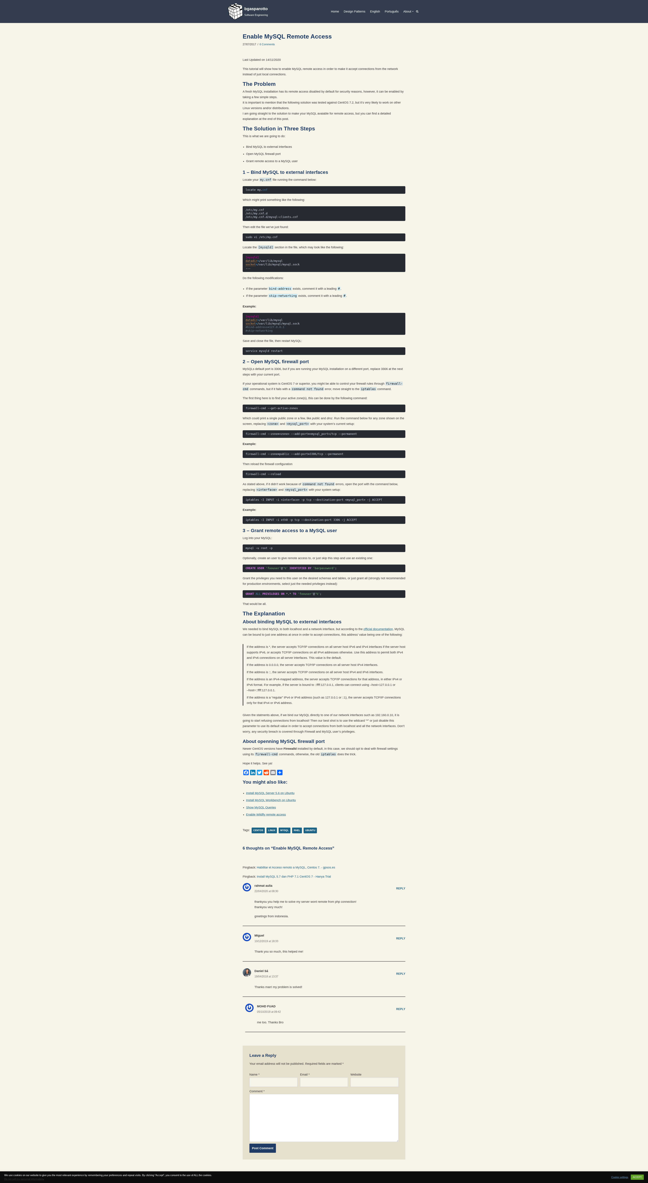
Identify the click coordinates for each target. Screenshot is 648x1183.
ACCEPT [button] (637, 1177)
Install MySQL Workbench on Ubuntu (271, 800)
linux (271, 830)
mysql (284, 830)
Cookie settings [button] (619, 1177)
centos (258, 830)
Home (335, 11)
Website (355, 1074)
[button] (413, 11)
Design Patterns (354, 11)
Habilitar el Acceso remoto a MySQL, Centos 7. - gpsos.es (296, 867)
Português (392, 11)
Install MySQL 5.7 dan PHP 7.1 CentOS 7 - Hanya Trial (294, 876)
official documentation (378, 629)
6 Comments (267, 44)
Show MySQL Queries (261, 807)
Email (305, 1074)
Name (254, 1074)
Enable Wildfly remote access (266, 814)
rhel (297, 830)
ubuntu (310, 830)
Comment (257, 1091)
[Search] (417, 11)
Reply (400, 888)
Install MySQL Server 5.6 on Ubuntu (270, 793)
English (375, 11)
